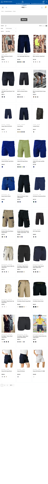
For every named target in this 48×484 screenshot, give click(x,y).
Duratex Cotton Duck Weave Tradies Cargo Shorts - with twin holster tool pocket (23, 232)
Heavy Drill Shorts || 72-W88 (39, 371)
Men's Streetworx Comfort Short (7, 57)
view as (40, 25)
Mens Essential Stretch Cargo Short (39, 92)
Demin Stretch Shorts (6, 196)
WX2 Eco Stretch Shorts (22, 91)
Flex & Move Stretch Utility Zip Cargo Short (8, 267)
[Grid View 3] (46, 26)
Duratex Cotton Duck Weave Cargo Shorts (7, 232)
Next (11, 385)
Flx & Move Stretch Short (38, 301)
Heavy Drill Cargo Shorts (7, 371)
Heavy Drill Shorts (21, 371)
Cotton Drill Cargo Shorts (22, 161)
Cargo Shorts (20, 126)
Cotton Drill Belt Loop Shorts (7, 161)
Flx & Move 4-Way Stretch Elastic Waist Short (38, 267)
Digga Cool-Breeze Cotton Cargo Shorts (22, 197)
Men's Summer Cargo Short (39, 56)
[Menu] (2, 7)
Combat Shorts (36, 126)
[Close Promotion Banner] (46, 3)
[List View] (43, 26)
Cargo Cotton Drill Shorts (7, 126)
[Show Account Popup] (42, 7)
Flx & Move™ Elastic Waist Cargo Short (7, 337)
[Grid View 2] (44, 26)
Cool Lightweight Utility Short (23, 56)
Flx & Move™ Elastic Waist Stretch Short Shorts (22, 337)
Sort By (2, 31)
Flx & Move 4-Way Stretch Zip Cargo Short (8, 302)
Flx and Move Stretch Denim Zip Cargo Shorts (39, 337)
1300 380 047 (24, 5)
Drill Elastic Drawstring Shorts (39, 196)
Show (2, 28)
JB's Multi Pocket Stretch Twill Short (8, 92)
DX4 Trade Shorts (36, 231)
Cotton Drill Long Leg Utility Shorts (38, 162)
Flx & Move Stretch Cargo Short (23, 301)
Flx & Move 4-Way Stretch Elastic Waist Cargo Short (22, 267)
